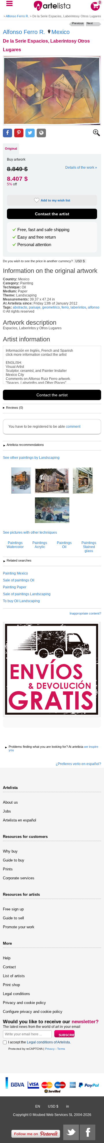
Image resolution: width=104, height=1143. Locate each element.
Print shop (11, 985)
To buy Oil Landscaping (21, 601)
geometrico (51, 307)
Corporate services (18, 878)
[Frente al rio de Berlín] (52, 510)
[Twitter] (71, 1132)
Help (6, 958)
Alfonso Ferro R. (17, 16)
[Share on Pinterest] (18, 133)
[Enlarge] (96, 135)
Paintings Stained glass (88, 547)
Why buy (10, 851)
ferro (65, 307)
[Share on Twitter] (30, 133)
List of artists (14, 976)
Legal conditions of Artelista (48, 1042)
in (67, 1106)
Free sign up (13, 909)
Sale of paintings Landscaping (27, 594)
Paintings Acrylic (39, 545)
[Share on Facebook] (7, 133)
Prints (8, 869)
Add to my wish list (55, 200)
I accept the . (39, 1042)
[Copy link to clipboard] (41, 133)
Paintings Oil (64, 545)
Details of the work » (81, 168)
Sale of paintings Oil (18, 580)
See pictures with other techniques (30, 532)
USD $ (80, 261)
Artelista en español (19, 820)
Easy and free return (36, 237)
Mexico (60, 32)
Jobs (7, 811)
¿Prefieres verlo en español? (78, 764)
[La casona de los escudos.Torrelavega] (51, 481)
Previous (77, 23)
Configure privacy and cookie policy (32, 1011)
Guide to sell (13, 918)
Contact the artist (52, 214)
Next (90, 23)
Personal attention (34, 244)
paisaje (34, 307)
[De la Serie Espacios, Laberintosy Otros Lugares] (52, 90)
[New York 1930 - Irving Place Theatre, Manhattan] (21, 481)
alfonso (93, 307)
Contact (9, 967)
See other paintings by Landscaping (31, 458)
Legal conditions (16, 994)
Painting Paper (14, 587)
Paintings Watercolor (15, 545)
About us (10, 802)
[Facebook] (87, 1132)
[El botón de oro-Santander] (82, 481)
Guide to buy (13, 860)
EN (37, 1106)
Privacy (50, 1048)
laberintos (78, 307)
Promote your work (18, 927)
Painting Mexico (15, 573)
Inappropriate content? (85, 613)
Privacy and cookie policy (24, 1003)
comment (73, 427)
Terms (61, 1048)
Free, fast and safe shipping (43, 229)
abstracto (20, 307)
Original (11, 148)
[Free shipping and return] (52, 669)
